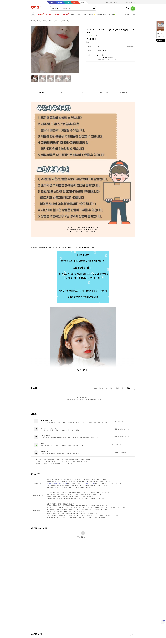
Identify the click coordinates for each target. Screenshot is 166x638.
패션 (44, 21)
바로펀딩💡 (92, 14)
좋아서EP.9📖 (101, 14)
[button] (133, 29)
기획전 (158, 36)
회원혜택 (116, 2)
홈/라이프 (36, 21)
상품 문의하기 (130, 388)
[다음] (79, 50)
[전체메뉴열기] (33, 14)
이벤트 (84, 14)
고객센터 (133, 2)
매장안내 (128, 2)
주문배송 (122, 2)
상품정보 (41, 92)
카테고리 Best (124, 92)
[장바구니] (127, 8)
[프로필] (133, 8)
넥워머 (66, 21)
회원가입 (106, 2)
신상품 (79, 14)
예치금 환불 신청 (160, 40)
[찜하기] (132, 634)
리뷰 (62, 92)
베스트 (73, 14)
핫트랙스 (53, 8)
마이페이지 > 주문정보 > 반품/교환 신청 (57, 483)
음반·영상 (48, 14)
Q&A (83, 92)
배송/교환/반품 (103, 92)
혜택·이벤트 (159, 33)
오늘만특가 (57, 14)
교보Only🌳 (111, 14)
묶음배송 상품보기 (114, 59)
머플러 (59, 21)
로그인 (111, 2)
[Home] (32, 20)
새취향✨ (40, 14)
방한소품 (51, 21)
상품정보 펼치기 (81, 370)
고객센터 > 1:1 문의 (89, 483)
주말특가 (65, 14)
